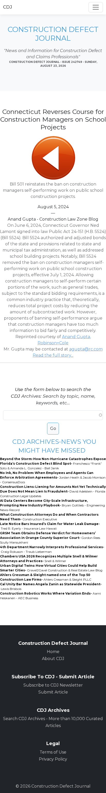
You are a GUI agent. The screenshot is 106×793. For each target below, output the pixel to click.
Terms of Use (53, 752)
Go (53, 428)
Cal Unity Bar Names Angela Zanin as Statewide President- (51, 586)
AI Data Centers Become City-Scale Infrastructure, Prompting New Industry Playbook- (52, 505)
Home (53, 651)
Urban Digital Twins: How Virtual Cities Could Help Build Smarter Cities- (51, 568)
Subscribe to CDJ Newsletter (53, 685)
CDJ (7, 7)
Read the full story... (53, 355)
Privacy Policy (53, 759)
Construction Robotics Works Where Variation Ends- (50, 595)
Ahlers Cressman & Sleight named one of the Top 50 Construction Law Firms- (45, 577)
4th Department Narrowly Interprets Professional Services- (52, 549)
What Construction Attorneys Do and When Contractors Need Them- (49, 517)
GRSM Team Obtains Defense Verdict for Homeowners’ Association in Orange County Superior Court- (50, 537)
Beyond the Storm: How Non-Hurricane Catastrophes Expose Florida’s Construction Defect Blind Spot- (53, 463)
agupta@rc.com (86, 349)
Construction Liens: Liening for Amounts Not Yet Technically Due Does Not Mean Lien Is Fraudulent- (53, 491)
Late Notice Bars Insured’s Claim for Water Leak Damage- (50, 526)
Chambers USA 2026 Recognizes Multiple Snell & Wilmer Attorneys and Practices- (49, 558)
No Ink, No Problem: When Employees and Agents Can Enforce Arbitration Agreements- (52, 477)
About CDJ (53, 658)
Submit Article (53, 692)
